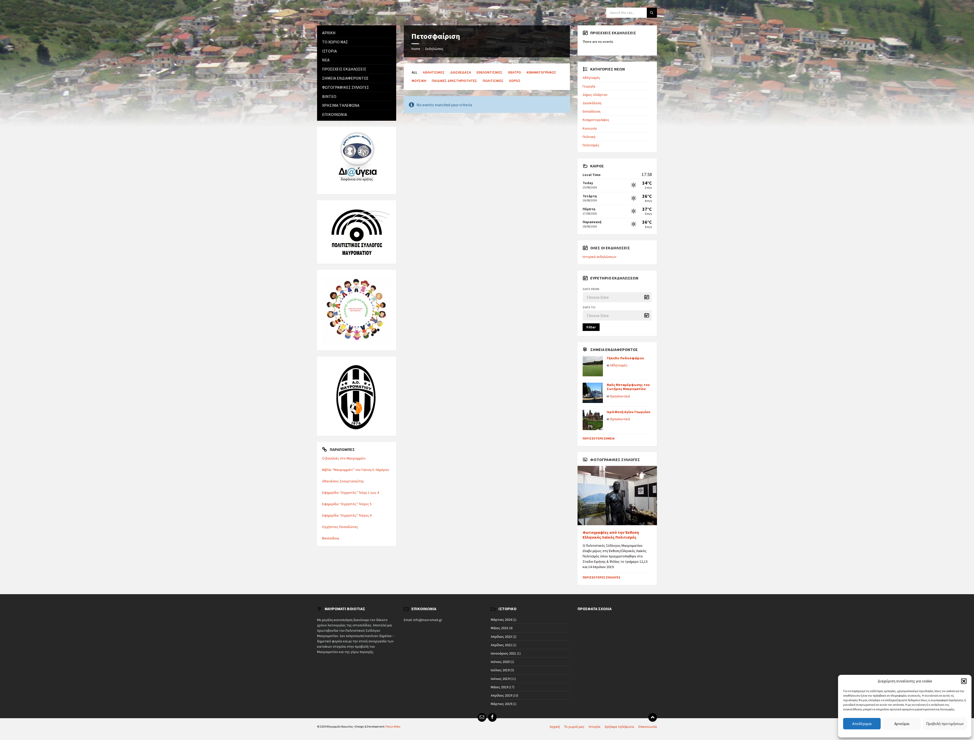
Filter (591, 327)
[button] (963, 681)
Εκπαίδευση (591, 111)
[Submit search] (652, 13)
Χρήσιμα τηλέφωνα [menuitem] (619, 726)
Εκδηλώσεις (434, 48)
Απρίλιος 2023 (501, 636)
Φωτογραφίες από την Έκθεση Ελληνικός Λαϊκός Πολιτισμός (611, 535)
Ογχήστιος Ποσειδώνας (340, 526)
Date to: (589, 307)
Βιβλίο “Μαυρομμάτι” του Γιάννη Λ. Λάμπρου (355, 469)
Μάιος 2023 (499, 628)
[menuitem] (356, 32)
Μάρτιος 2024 (501, 619)
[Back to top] (652, 717)
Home (415, 48)
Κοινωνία (590, 128)
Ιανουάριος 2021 (503, 653)
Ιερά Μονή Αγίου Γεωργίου (628, 412)
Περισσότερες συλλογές (601, 577)
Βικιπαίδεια (330, 538)
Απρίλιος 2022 (501, 645)
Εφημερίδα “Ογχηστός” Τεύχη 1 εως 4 (350, 492)
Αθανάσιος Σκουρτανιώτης (343, 481)
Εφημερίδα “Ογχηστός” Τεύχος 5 (347, 504)
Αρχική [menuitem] (555, 726)
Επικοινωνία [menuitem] (647, 726)
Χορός (514, 80)
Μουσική (419, 80)
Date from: (591, 289)
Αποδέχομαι (862, 723)
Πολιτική (589, 136)
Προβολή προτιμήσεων (945, 723)
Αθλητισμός (434, 72)
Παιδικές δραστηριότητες (454, 80)
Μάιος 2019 (499, 687)
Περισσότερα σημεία (599, 438)
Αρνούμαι (902, 723)
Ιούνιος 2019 (500, 678)
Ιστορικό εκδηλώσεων (599, 256)
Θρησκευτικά (620, 396)
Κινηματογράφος (541, 72)
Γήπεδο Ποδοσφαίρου (625, 358)
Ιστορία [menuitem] (594, 726)
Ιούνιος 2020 (500, 661)
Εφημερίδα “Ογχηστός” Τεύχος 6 (347, 515)
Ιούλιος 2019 (500, 670)
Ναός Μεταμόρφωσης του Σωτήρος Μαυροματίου (628, 386)
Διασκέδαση (460, 72)
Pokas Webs (393, 726)
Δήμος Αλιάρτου (595, 94)
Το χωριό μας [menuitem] (574, 726)
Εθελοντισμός (489, 72)
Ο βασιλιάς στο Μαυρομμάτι (344, 458)
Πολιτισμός (493, 80)
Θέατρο (514, 72)
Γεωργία (589, 86)
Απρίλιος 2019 (501, 695)
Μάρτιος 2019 (501, 703)
